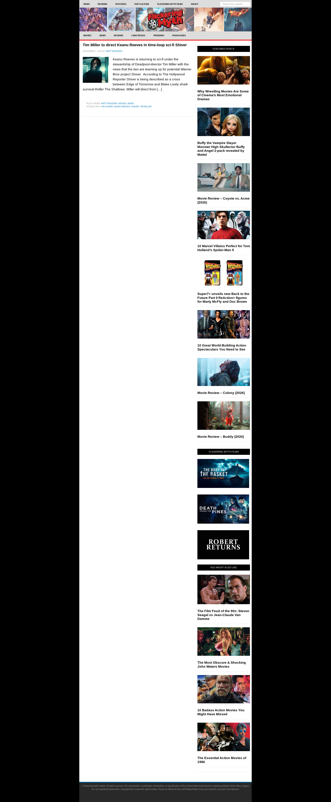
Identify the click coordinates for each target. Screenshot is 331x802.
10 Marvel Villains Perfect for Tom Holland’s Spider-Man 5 (223, 248)
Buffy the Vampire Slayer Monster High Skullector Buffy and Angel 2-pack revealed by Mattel (221, 148)
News (131, 103)
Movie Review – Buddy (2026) (220, 436)
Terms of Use (174, 789)
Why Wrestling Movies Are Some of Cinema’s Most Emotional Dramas (223, 95)
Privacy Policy (191, 789)
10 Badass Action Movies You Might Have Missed (220, 712)
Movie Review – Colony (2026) (221, 393)
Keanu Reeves (122, 106)
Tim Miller (146, 106)
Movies (123, 103)
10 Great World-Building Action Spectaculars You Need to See (221, 347)
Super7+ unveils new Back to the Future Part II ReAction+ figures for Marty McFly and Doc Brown (223, 298)
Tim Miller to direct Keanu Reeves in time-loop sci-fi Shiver (135, 45)
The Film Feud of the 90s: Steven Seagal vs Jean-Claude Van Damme (223, 615)
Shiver (135, 106)
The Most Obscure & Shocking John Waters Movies (221, 664)
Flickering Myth (165, 19)
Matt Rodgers (109, 103)
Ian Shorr (107, 106)
